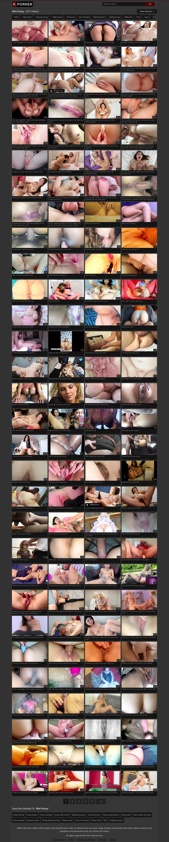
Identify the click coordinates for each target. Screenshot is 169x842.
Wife (16, 17)
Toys (138, 17)
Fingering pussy (116, 820)
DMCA (71, 840)
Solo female (84, 17)
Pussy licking (18, 815)
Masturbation (99, 17)
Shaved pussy (42, 17)
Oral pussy (126, 815)
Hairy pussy (67, 820)
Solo (147, 17)
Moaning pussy (78, 815)
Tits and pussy (94, 815)
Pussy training (46, 815)
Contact (102, 840)
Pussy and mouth (61, 815)
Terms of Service (86, 840)
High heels (27, 17)
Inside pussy (32, 815)
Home (113, 840)
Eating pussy (114, 17)
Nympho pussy (32, 820)
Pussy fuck (96, 820)
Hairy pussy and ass (142, 815)
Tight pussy (57, 17)
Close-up (71, 17)
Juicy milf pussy (82, 820)
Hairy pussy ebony (111, 815)
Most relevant (146, 11)
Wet (105, 820)
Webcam (128, 17)
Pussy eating (18, 820)
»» (101, 801)
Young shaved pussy (51, 820)
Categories (59, 840)
